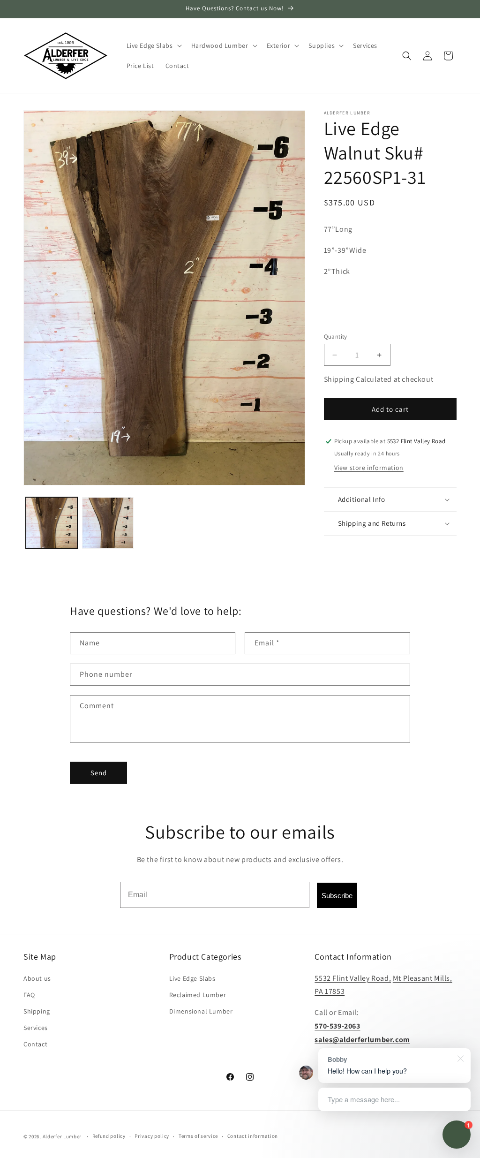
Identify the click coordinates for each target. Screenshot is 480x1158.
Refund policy (109, 1136)
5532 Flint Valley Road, (353, 978)
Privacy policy (152, 1136)
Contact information (252, 1136)
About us (37, 978)
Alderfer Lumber (62, 1136)
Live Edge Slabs (192, 978)
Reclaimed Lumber (197, 995)
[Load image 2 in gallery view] (108, 523)
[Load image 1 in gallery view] (51, 523)
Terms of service (198, 1136)
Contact (35, 1044)
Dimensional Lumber (201, 1011)
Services (35, 1027)
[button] (153, 45)
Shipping (36, 1011)
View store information (369, 467)
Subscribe (337, 896)
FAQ (29, 995)
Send (98, 772)
